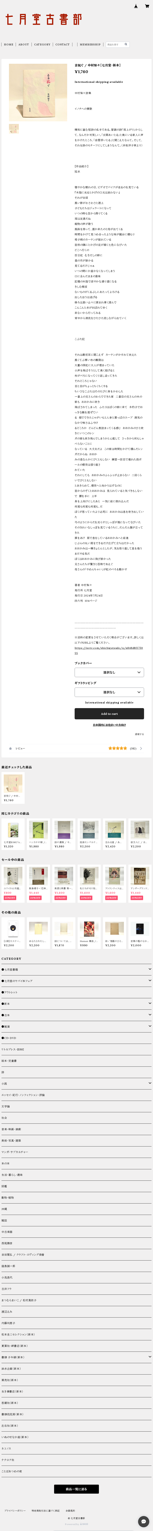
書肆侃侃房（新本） (12, 1414)
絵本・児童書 (9, 1061)
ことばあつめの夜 (11, 1471)
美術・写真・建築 (11, 1140)
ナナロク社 (7, 1460)
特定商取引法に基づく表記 (46, 1510)
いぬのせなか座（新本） (15, 1437)
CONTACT (62, 44)
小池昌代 (7, 1277)
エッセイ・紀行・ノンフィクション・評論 (23, 1095)
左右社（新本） (9, 1425)
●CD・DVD (8, 1038)
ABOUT (23, 44)
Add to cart (109, 714)
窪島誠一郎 (8, 1266)
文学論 (5, 1106)
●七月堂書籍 (9, 969)
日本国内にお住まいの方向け (109, 725)
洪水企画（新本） (11, 1368)
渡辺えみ (6, 1311)
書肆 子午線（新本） (13, 1357)
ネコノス (6, 1448)
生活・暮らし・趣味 (12, 1175)
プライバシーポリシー (15, 1510)
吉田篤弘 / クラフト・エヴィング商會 (22, 1254)
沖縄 (4, 1209)
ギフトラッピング (85, 683)
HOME (8, 44)
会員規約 (70, 1510)
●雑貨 (5, 1026)
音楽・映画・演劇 (11, 1129)
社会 (4, 1118)
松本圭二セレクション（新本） (18, 1334)
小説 (4, 1083)
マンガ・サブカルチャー (14, 1152)
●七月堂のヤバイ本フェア (17, 981)
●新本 (5, 1004)
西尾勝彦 (7, 1243)
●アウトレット (9, 992)
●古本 (5, 1015)
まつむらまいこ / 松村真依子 (19, 1300)
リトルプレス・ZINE (12, 1049)
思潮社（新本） (9, 1403)
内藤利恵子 (8, 1323)
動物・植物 (7, 1197)
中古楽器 (7, 1232)
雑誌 (4, 1220)
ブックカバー (83, 663)
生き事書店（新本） (12, 1391)
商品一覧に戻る (76, 1489)
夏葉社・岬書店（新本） (14, 1346)
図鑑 (4, 1186)
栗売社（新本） (9, 1380)
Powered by (72, 1524)
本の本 (5, 1163)
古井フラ (6, 1289)
